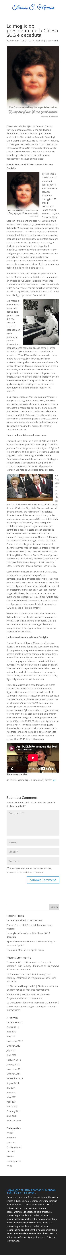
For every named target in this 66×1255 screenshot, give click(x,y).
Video (9, 1165)
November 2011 (15, 1069)
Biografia (11, 1137)
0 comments (52, 40)
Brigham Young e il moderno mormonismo (28, 989)
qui (54, 779)
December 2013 (15, 1022)
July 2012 (11, 1050)
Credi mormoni (14, 1147)
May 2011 (11, 1097)
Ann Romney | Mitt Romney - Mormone (27, 994)
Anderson (14, 40)
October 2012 (13, 1045)
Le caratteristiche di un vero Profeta (24, 920)
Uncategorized (14, 1161)
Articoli (10, 1132)
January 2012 (13, 1064)
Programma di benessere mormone (24, 998)
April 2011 (11, 1101)
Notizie (39, 40)
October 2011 (13, 1073)
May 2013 (11, 1036)
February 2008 (14, 1120)
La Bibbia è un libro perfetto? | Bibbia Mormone (30, 986)
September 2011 (15, 1078)
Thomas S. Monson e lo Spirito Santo (25, 949)
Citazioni (11, 1142)
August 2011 (13, 1083)
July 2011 (11, 1087)
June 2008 (11, 1115)
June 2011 (11, 1092)
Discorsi (11, 1151)
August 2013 (13, 1026)
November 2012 (15, 1041)
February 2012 (14, 1059)
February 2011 (14, 1111)
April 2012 (11, 1055)
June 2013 (11, 1031)
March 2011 (12, 1106)
